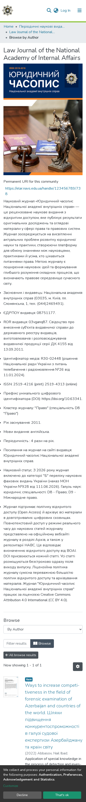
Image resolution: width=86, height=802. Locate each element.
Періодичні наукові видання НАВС (42, 26)
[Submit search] (49, 10)
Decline (22, 795)
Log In (66, 10)
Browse (44, 643)
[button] (56, 10)
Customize (10, 786)
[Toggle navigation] (79, 10)
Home (9, 26)
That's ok (62, 795)
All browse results (22, 655)
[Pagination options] (78, 666)
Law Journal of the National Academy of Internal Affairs (32, 32)
